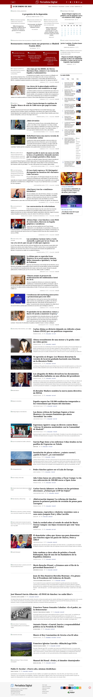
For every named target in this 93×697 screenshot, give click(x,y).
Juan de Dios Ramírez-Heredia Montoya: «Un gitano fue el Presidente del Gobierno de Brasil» (56, 576)
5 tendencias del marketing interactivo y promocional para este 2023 (42, 296)
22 (80, 32)
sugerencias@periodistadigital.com (18, 694)
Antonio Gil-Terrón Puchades (33, 16)
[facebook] (62, 688)
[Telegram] (76, 2)
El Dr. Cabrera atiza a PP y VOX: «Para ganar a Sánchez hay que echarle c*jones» (70, 100)
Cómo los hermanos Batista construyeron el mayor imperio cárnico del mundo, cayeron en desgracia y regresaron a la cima (70, 140)
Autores (72, 6)
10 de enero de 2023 (22, 6)
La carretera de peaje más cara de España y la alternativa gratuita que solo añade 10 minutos (70, 112)
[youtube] (67, 688)
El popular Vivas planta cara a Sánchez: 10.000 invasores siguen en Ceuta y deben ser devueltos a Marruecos (70, 164)
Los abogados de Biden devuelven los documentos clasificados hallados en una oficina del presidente (56, 374)
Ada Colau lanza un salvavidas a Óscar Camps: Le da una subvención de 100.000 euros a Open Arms (57, 479)
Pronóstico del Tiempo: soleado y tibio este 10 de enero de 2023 (34, 57)
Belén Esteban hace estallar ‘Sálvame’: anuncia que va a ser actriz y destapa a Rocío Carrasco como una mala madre (51, 31)
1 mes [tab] (72, 79)
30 (62, 35)
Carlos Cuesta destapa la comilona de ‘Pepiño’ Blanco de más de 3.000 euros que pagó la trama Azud (34, 105)
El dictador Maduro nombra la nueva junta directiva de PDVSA (57, 392)
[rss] (80, 688)
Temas (49, 6)
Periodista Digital (35, 61)
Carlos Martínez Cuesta (39, 185)
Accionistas (44, 693)
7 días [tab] (68, 79)
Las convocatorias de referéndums (41, 206)
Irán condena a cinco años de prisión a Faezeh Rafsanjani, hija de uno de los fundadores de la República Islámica (54, 554)
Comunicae (18, 32)
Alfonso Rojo (42, 234)
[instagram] (72, 688)
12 (71, 30)
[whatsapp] (78, 2)
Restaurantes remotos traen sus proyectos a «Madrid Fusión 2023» (35, 44)
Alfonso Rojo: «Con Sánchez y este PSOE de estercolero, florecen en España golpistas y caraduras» (43, 222)
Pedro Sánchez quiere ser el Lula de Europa (53, 469)
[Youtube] (70, 2)
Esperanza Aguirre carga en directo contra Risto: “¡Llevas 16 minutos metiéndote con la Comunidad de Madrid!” (56, 426)
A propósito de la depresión (35, 14)
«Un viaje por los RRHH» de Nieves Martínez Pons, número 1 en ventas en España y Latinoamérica (42, 71)
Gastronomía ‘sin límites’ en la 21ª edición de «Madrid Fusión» (35, 25)
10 (65, 30)
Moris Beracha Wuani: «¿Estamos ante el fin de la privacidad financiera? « (56, 566)
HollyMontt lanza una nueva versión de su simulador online (43, 137)
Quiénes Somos (45, 691)
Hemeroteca (78, 6)
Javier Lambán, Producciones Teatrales (71, 44)
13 (74, 30)
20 (74, 32)
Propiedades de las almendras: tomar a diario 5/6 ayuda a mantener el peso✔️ (42, 313)
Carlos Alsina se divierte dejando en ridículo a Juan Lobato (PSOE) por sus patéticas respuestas (57, 330)
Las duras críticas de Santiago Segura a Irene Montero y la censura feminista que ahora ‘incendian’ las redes (53, 414)
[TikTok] (72, 2)
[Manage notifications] (90, 687)
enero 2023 (71, 23)
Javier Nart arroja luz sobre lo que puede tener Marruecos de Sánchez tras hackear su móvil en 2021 (70, 85)
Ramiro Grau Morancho (69, 47)
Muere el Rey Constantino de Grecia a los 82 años (55, 635)
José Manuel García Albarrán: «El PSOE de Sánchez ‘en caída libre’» (42, 594)
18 (68, 32)
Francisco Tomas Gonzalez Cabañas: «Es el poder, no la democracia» (57, 608)
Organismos (61, 6)
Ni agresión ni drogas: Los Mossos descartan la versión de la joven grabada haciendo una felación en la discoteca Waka (56, 358)
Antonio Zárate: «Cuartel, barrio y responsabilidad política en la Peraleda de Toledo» (56, 625)
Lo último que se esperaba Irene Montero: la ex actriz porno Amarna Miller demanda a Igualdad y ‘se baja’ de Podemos (42, 259)
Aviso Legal (44, 684)
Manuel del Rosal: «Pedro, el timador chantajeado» (56, 660)
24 (65, 34)
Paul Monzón (35, 29)
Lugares (67, 6)
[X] (68, 2)
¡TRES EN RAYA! (33, 121)
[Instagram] (74, 2)
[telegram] (75, 688)
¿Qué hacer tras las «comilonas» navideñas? (40, 190)
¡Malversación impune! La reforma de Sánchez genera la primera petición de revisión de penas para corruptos (57, 501)
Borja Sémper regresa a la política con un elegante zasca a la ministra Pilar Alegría (71, 15)
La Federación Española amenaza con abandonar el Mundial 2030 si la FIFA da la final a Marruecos (70, 125)
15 (80, 30)
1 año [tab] (77, 79)
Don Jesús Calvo (19, 59)
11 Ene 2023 (53, 637)
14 (77, 30)
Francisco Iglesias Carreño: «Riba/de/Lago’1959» (55, 643)
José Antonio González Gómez (38, 166)
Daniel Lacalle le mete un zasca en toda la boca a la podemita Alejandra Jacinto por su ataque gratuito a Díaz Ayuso (43, 155)
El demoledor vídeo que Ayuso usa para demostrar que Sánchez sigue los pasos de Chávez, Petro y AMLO (56, 537)
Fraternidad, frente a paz (19, 56)
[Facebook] (66, 2)
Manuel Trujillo (37, 457)
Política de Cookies (46, 688)
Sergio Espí (51, 37)
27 (74, 34)
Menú (13, 2)
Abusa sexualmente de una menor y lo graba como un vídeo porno (56, 340)
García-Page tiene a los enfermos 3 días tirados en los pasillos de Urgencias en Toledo (57, 443)
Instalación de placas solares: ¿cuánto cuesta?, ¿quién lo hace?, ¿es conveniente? (54, 453)
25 (68, 34)
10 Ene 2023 (51, 82)
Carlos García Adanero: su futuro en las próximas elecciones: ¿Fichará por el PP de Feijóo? (56, 489)
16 (62, 32)
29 (80, 34)
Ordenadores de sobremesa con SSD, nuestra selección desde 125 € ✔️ (50, 60)
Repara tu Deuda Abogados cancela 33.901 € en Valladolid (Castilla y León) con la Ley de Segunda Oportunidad (71, 59)
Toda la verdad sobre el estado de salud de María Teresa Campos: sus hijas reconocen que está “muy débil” (56, 524)
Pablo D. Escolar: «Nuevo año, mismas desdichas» (33, 669)
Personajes (55, 6)
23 (62, 34)
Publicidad (44, 689)
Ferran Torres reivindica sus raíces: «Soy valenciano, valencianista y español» (70, 118)
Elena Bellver (50, 64)
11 (68, 30)
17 (65, 32)
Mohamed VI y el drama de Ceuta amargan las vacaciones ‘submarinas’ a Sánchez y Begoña (70, 106)
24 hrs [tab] (63, 79)
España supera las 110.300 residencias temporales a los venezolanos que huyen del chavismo (56, 402)
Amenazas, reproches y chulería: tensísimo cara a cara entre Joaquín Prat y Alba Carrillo (56, 513)
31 (65, 35)
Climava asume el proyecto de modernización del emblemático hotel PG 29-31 (42, 278)
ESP (81, 2)
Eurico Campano (37, 472)
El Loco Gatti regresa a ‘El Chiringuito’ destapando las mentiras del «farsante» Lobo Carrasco (43, 172)
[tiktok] (69, 688)
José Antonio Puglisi (69, 19)
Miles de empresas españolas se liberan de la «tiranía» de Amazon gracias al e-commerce (18, 28)
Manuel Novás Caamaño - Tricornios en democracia (33, 215)
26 (71, 34)
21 (77, 32)
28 (77, 34)
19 (71, 32)
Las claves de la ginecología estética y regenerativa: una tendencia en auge (42, 87)
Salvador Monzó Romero (39, 131)
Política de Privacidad (46, 686)
